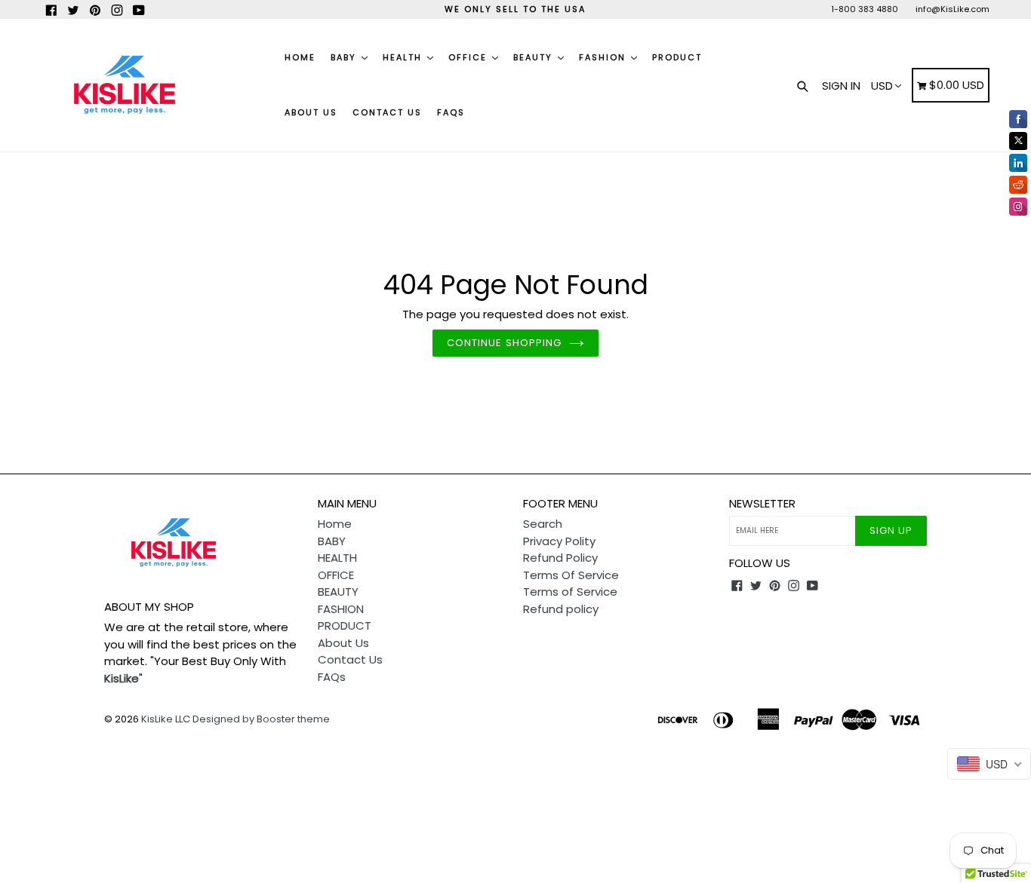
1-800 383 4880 (864, 9)
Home (300, 57)
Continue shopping (504, 343)
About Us (311, 112)
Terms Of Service (571, 575)
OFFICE (469, 57)
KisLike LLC (165, 719)
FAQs (451, 112)
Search (542, 524)
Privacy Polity (559, 541)
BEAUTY (534, 57)
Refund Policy (560, 558)
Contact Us (387, 112)
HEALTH (404, 57)
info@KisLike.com (952, 9)
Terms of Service (570, 591)
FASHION (604, 57)
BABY (345, 57)
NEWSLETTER (762, 503)
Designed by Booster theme (261, 719)
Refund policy (561, 609)
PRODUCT (677, 57)
